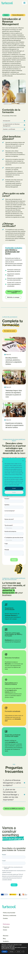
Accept (14, 488)
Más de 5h (8, 354)
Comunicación (8, 404)
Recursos (5, 935)
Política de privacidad (9, 912)
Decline (14, 492)
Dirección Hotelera (9, 339)
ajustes (13, 948)
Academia (6, 941)
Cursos (5, 930)
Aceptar (4, 951)
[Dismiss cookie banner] (23, 461)
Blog (4, 938)
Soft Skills (7, 372)
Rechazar (11, 951)
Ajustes (18, 951)
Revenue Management (17, 15)
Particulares (6, 924)
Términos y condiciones (9, 915)
